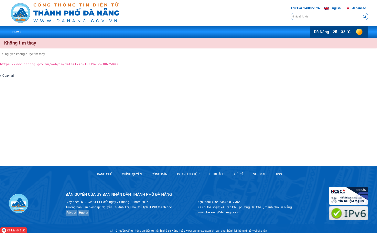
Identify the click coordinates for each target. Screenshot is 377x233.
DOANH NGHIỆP (188, 174)
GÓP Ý (238, 174)
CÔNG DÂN (159, 174)
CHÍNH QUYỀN (132, 174)
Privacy (71, 213)
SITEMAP (259, 174)
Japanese (358, 8)
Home (16, 32)
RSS (279, 174)
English (335, 8)
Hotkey (84, 213)
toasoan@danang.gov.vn (223, 212)
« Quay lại (7, 75)
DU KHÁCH (216, 174)
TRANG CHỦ (103, 174)
